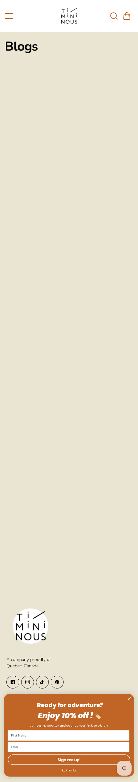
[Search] (114, 16)
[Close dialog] (129, 699)
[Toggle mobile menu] (29, 16)
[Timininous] (69, 16)
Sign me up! (69, 759)
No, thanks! (69, 770)
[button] (126, 16)
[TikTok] (42, 682)
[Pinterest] (57, 682)
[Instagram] (27, 682)
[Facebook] (12, 682)
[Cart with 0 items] (126, 16)
